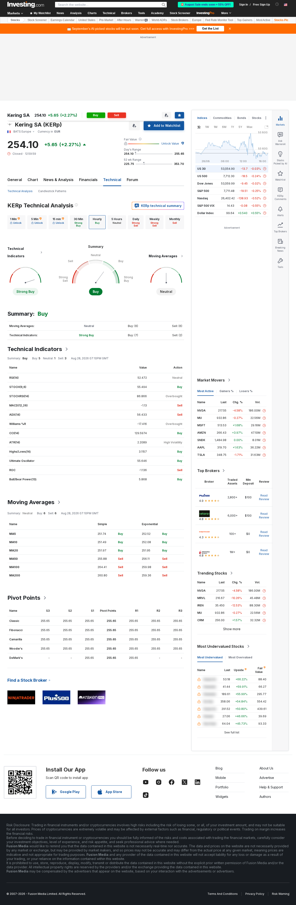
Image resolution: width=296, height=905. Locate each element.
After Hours (124, 20)
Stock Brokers (179, 20)
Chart (33, 179)
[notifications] (277, 4)
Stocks (15, 20)
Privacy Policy (254, 894)
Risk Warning (280, 894)
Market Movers (211, 380)
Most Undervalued (210, 657)
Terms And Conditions (222, 894)
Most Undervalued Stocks (220, 646)
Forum (132, 179)
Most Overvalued (240, 657)
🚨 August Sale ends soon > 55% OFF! (206, 4)
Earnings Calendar (62, 20)
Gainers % (226, 391)
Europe (196, 20)
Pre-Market (106, 20)
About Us (266, 768)
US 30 (201, 168)
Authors (265, 797)
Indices (202, 118)
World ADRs (159, 20)
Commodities (222, 118)
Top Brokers (208, 470)
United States (86, 20)
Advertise (266, 778)
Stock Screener (180, 13)
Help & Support (271, 787)
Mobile (221, 778)
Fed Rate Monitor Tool (219, 20)
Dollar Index (205, 213)
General (14, 179)
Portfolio (222, 787)
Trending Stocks (212, 573)
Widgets (222, 797)
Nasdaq (202, 198)
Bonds (241, 118)
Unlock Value (170, 143)
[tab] (15, 222)
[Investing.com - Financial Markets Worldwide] (25, 4)
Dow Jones (205, 183)
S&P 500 (203, 191)
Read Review (264, 497)
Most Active (263, 20)
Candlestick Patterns (52, 191)
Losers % (246, 391)
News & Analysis (58, 179)
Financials (88, 179)
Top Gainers (244, 20)
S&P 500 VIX (206, 205)
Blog (219, 768)
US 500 (202, 176)
